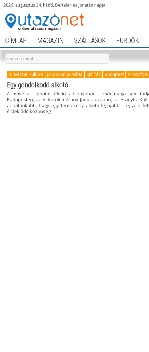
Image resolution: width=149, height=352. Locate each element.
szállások (90, 40)
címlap (16, 40)
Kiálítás (93, 74)
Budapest (114, 74)
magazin (50, 40)
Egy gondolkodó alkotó (37, 85)
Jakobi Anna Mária (64, 74)
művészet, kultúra (26, 74)
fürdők (127, 40)
